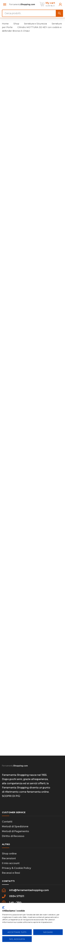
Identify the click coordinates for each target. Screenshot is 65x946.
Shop (16, 23)
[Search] (59, 13)
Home (5, 23)
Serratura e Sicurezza (35, 23)
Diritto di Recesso (13, 836)
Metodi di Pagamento (15, 831)
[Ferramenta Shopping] (22, 4)
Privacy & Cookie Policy (16, 868)
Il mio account (11, 863)
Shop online (9, 853)
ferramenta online (38, 791)
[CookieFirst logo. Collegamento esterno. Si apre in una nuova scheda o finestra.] (3, 907)
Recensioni (9, 858)
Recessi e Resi (11, 872)
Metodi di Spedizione (15, 826)
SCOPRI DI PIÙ (11, 796)
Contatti (7, 821)
